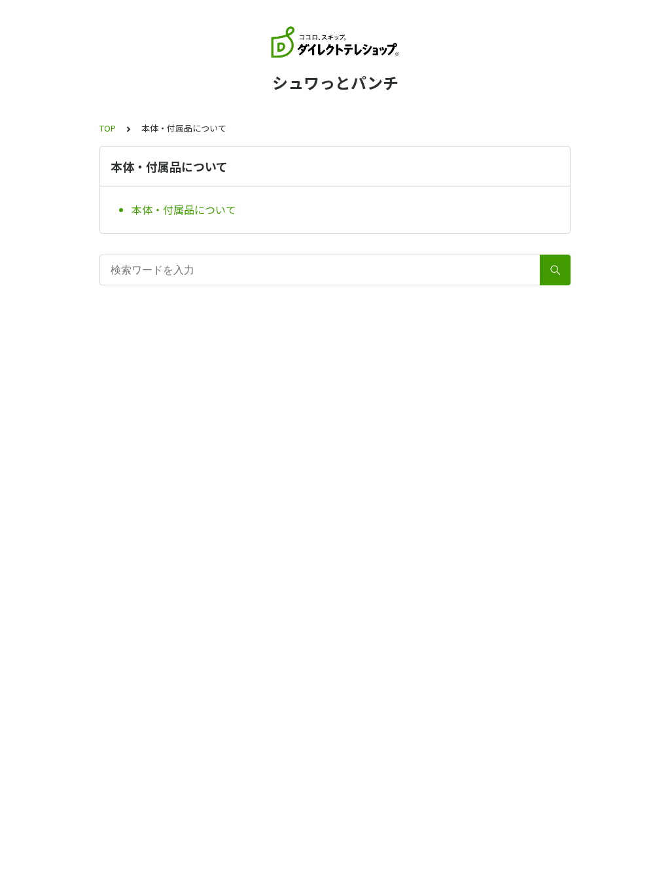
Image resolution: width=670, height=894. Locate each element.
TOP (107, 128)
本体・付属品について (184, 209)
